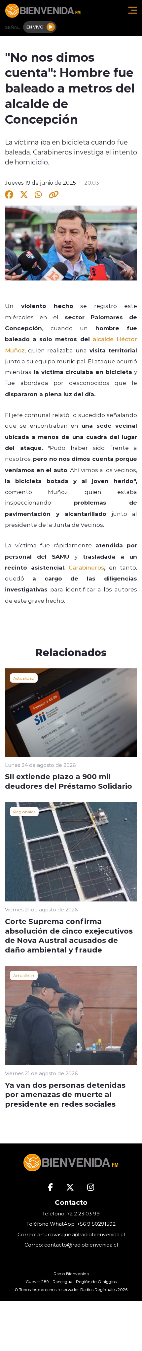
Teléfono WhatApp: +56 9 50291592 (71, 1224)
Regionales (24, 811)
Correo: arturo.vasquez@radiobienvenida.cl (71, 1234)
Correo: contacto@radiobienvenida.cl (71, 1245)
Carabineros (86, 567)
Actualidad (23, 678)
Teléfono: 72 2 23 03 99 (71, 1213)
